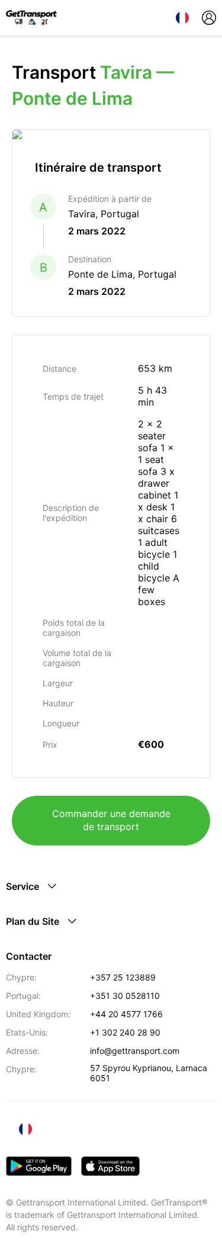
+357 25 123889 (123, 977)
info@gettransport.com (134, 1051)
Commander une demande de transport (111, 820)
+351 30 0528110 (125, 996)
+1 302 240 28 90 (125, 1032)
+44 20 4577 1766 (126, 1014)
